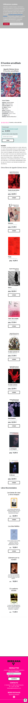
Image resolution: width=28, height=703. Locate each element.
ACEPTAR (6, 24)
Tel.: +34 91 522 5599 (14, 686)
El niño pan (12, 475)
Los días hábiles (13, 526)
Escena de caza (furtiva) (13, 190)
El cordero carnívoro (12, 384)
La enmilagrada (13, 449)
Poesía (9, 256)
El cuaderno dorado (14, 589)
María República (12, 418)
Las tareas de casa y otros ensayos (13, 493)
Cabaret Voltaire (10, 102)
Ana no (9, 287)
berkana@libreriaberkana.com (14, 688)
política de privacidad (16, 675)
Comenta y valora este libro (15, 122)
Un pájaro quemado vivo (13, 351)
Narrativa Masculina (11, 116)
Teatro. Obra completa (13, 318)
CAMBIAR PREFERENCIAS (16, 24)
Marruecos (10, 223)
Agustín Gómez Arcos (6, 65)
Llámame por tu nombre (13, 559)
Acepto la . (14, 675)
